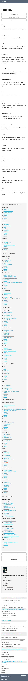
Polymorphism (6, 224)
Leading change (5, 654)
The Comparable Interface (9, 336)
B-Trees (5, 488)
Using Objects (6, 213)
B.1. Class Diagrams (8, 522)
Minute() (3, 670)
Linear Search (6, 331)
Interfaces (5, 228)
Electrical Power (5, 623)
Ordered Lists (6, 386)
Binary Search (6, 333)
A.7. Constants (6, 511)
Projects (5, 219)
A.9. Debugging (7, 514)
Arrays (5, 227)
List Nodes (6, 294)
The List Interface (7, 279)
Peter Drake (10, 587)
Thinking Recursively (8, 349)
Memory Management (8, 470)
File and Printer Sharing (7, 646)
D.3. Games (6, 545)
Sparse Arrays (6, 407)
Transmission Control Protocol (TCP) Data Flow (13, 639)
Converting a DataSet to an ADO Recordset (12, 600)
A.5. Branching (6, 509)
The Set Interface (7, 385)
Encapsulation (6, 209)
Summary (5, 215)
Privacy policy (23, 675)
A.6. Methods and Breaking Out (10, 510)
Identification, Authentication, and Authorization (13, 626)
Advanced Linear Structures (9, 404)
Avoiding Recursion (7, 355)
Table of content (14, 17)
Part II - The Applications (7, 656)
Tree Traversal (6, 372)
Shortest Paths (6, 458)
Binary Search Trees (8, 388)
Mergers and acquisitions (7, 657)
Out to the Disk (6, 482)
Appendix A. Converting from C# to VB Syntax (12, 607)
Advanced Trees (7, 434)
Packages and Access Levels (9, 245)
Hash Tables (6, 389)
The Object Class (7, 243)
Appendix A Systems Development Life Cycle (12, 619)
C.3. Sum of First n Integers (9, 533)
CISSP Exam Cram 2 (6, 620)
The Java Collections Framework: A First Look (13, 282)
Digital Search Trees (8, 439)
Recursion (6, 348)
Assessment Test (5, 611)
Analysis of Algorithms (8, 312)
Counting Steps (7, 316)
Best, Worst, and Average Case (10, 318)
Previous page (14, 14)
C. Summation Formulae (8, 528)
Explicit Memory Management (10, 471)
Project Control (5, 617)
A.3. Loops (6, 506)
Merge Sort (6, 352)
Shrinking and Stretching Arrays (10, 276)
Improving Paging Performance (9, 604)
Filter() (3, 666)
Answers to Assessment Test (8, 613)
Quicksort (5, 353)
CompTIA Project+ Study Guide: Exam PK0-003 (13, 609)
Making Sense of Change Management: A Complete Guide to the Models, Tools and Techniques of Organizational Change (12, 649)
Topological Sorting (7, 456)
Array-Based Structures (8, 275)
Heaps (5, 436)
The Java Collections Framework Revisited (12, 298)
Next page (14, 20)
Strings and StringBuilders (9, 422)
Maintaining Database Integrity (9, 602)
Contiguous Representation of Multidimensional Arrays (15, 409)
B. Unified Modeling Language (10, 521)
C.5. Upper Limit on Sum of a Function (11, 535)
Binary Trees (6, 370)
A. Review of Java (7, 501)
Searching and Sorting (8, 330)
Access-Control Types (6, 624)
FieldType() (4, 664)
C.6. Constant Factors (8, 537)
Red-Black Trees (7, 440)
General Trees (6, 373)
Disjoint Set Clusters (8, 437)
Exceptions (6, 263)
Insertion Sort (6, 334)
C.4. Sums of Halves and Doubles (10, 534)
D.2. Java (5, 543)
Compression (6, 485)
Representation (7, 453)
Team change (4, 652)
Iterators (5, 281)
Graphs (5, 451)
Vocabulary (6, 216)
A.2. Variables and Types (9, 504)
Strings (5, 421)
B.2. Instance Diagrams (8, 524)
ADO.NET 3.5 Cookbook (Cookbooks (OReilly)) (13, 597)
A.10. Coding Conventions (9, 516)
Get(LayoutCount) (5, 668)
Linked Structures (7, 293)
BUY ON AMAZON (9, 589)
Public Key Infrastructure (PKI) (9, 630)
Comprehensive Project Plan (8, 615)
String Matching (7, 424)
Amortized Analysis (7, 319)
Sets (4, 384)
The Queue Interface (8, 264)
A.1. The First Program (8, 503)
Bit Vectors (6, 406)
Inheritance (6, 240)
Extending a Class (7, 242)
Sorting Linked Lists (7, 337)
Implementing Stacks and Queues (10, 278)
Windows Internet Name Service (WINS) (11, 644)
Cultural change (5, 659)
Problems (5, 218)
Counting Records (5, 605)
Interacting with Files (8, 483)
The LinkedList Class (8, 297)
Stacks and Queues (7, 258)
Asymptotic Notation (8, 315)
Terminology (6, 452)
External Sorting (7, 486)
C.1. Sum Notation (7, 530)
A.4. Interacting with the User (9, 507)
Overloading (6, 230)
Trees (5, 369)
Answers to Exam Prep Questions (9, 628)
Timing (5, 314)
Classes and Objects (8, 212)
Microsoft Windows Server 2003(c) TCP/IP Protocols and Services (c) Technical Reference (12, 633)
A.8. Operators (6, 513)
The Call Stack (6, 261)
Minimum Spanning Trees (9, 459)
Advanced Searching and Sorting (10, 410)
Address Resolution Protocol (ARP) (10, 637)
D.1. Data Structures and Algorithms (11, 542)
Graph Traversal (7, 455)
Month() (3, 672)
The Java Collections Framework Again (11, 391)
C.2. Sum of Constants (8, 531)
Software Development (8, 211)
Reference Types (7, 225)
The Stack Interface (7, 260)
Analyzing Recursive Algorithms (10, 351)
